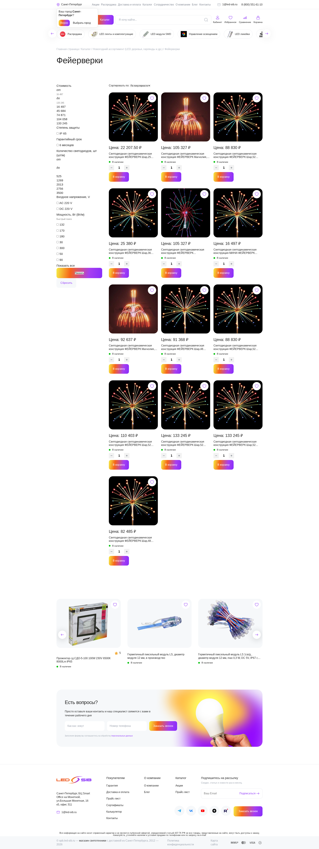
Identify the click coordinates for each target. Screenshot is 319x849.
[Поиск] (206, 20)
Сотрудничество (164, 4)
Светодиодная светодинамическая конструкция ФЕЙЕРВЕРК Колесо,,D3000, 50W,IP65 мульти (182, 251)
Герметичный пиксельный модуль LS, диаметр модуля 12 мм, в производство (155, 656)
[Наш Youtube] (203, 811)
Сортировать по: (119, 85)
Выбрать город (82, 22)
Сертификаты (114, 805)
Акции (95, 4)
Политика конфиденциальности (180, 842)
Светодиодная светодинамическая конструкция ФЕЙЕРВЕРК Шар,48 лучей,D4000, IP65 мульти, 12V (182, 347)
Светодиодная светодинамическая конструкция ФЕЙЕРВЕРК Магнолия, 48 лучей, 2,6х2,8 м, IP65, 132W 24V (184, 155)
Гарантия (112, 785)
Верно (64, 22)
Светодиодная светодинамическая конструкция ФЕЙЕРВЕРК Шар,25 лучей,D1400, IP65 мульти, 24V (130, 155)
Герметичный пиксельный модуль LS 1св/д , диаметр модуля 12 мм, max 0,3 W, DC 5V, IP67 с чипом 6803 (228, 656)
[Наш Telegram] (179, 811)
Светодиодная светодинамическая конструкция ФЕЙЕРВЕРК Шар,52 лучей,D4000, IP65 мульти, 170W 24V (131, 443)
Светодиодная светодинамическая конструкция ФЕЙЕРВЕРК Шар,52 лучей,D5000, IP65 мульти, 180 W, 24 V (185, 443)
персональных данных (122, 736)
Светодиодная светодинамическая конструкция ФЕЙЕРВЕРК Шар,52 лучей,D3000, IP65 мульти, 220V (235, 155)
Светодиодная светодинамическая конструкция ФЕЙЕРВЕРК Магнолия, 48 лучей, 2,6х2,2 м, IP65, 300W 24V (132, 347)
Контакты (205, 4)
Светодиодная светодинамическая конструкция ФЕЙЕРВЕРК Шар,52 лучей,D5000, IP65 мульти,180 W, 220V (237, 443)
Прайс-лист (113, 798)
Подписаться (247, 793)
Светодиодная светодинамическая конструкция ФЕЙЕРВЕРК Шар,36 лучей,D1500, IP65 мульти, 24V (130, 251)
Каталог (147, 4)
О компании (183, 4)
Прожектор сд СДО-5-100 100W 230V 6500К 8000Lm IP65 (83, 660)
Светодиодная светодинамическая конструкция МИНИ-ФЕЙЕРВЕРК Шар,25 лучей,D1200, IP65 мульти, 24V (237, 251)
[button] (62, 635)
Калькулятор (114, 811)
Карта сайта (214, 842)
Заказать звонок (163, 725)
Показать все (65, 265)
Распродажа (108, 4)
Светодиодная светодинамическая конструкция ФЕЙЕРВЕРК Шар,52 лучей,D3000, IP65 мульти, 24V (235, 347)
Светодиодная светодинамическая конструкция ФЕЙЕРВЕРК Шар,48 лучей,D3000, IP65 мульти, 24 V (130, 539)
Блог (195, 4)
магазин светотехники (92, 840)
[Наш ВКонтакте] (191, 811)
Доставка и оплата (129, 4)
